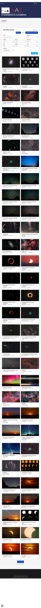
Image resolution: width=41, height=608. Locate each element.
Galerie (4, 22)
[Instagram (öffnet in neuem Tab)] (36, 3)
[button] (2, 606)
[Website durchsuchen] (38, 3)
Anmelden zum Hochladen (32, 32)
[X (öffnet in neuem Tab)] (34, 3)
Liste (23, 32)
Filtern (34, 53)
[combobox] (14, 37)
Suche (4, 35)
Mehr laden (20, 561)
